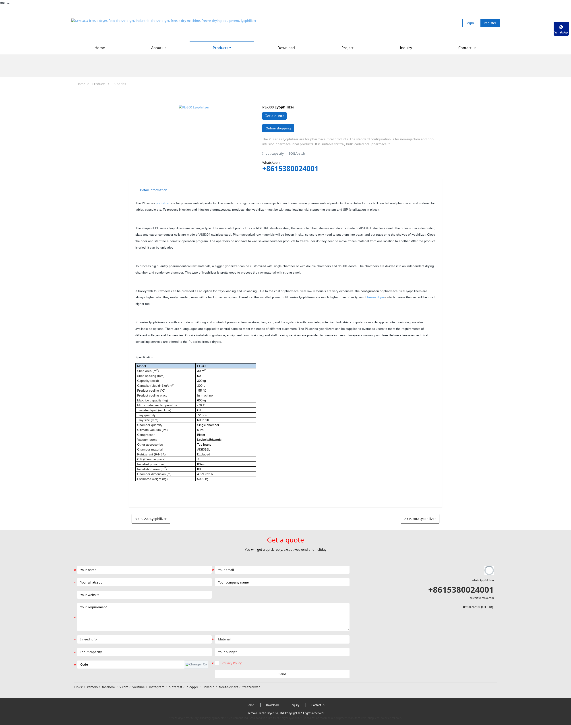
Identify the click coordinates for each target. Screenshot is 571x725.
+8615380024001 (290, 168)
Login (470, 23)
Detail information (153, 190)
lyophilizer (163, 203)
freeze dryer (375, 297)
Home (100, 47)
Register (490, 23)
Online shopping (278, 128)
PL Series (119, 84)
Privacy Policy (232, 663)
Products (99, 84)
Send (282, 674)
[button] (196, 664)
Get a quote (274, 115)
